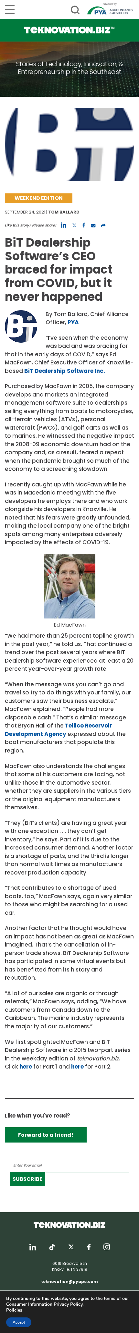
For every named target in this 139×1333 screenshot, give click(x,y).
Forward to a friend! (45, 1135)
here (25, 1066)
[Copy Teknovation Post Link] (103, 225)
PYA (73, 322)
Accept (19, 1322)
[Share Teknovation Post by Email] (93, 225)
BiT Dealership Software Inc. (64, 371)
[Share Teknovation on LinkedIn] (63, 225)
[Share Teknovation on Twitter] (74, 225)
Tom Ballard (64, 212)
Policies (14, 1310)
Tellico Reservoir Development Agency (58, 730)
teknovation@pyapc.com (69, 1281)
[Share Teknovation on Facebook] (83, 225)
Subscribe (27, 1179)
